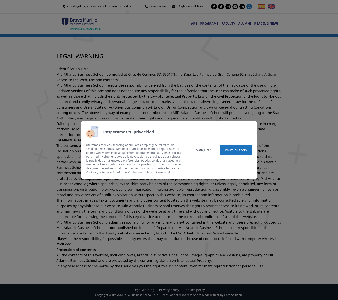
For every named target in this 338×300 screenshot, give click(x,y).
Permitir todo (236, 150)
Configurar (202, 150)
